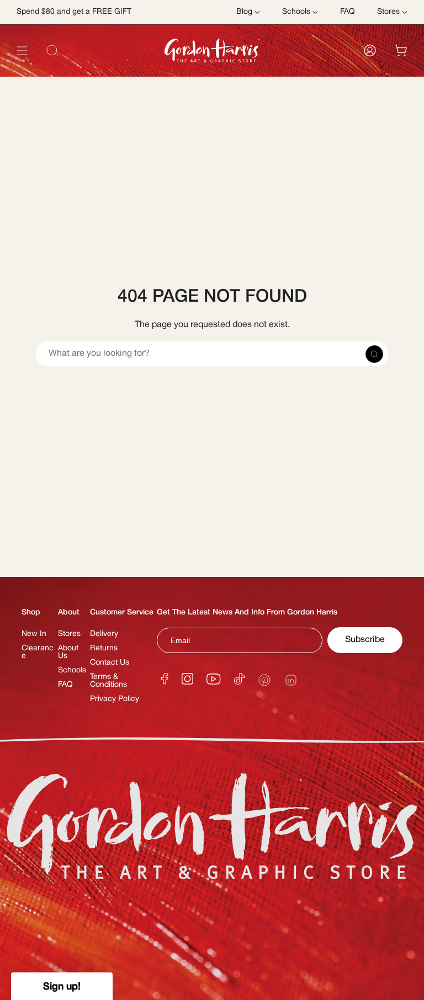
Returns (104, 648)
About (69, 612)
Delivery (104, 634)
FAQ (65, 684)
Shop (31, 612)
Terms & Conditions (108, 680)
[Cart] (401, 50)
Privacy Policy (114, 699)
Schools (72, 670)
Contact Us (109, 662)
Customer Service (121, 612)
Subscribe (365, 640)
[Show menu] (22, 50)
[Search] (393, 75)
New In (34, 634)
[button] (62, 986)
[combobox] (212, 75)
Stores (69, 634)
